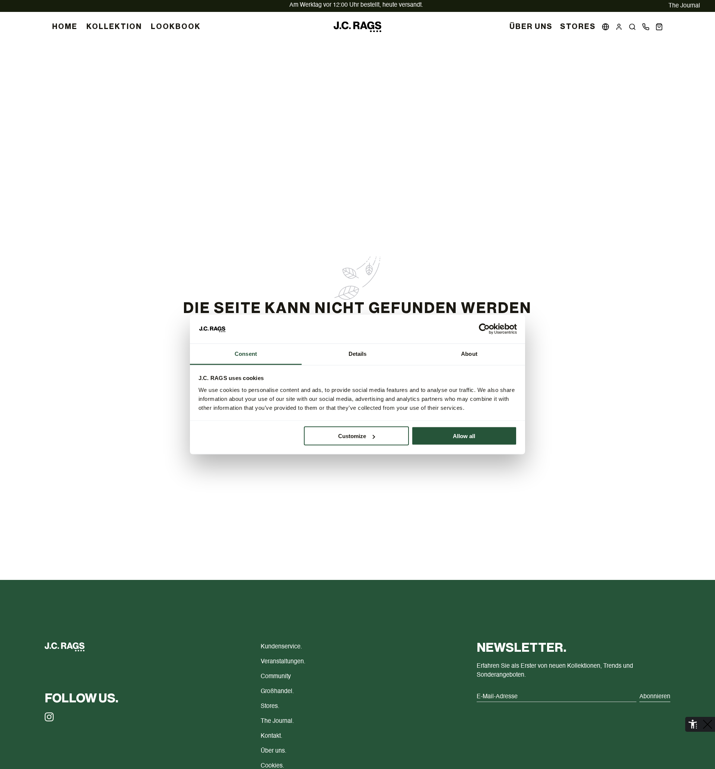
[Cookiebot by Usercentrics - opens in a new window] (484, 329)
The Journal (684, 6)
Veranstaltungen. (283, 662)
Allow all (464, 436)
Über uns (531, 27)
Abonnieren (654, 697)
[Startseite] (357, 27)
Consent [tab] (246, 353)
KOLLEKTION (114, 27)
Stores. (270, 706)
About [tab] (469, 353)
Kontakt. (271, 736)
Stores (578, 27)
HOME (64, 27)
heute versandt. (356, 5)
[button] (632, 27)
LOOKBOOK (176, 27)
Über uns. (273, 751)
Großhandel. (277, 692)
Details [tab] (358, 353)
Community (276, 677)
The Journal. (277, 721)
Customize (352, 436)
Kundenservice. (281, 647)
